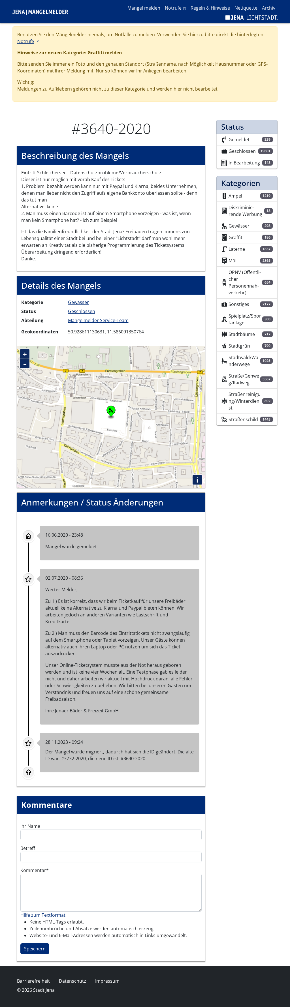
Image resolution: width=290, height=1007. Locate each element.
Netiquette (245, 8)
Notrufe (176, 8)
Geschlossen (81, 311)
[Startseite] (42, 11)
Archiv (268, 8)
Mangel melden (143, 8)
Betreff (27, 848)
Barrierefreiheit (33, 981)
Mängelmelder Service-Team (98, 320)
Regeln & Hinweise (210, 8)
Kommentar (33, 870)
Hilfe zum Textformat (42, 915)
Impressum (107, 981)
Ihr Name (30, 826)
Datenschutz (72, 981)
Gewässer (78, 302)
